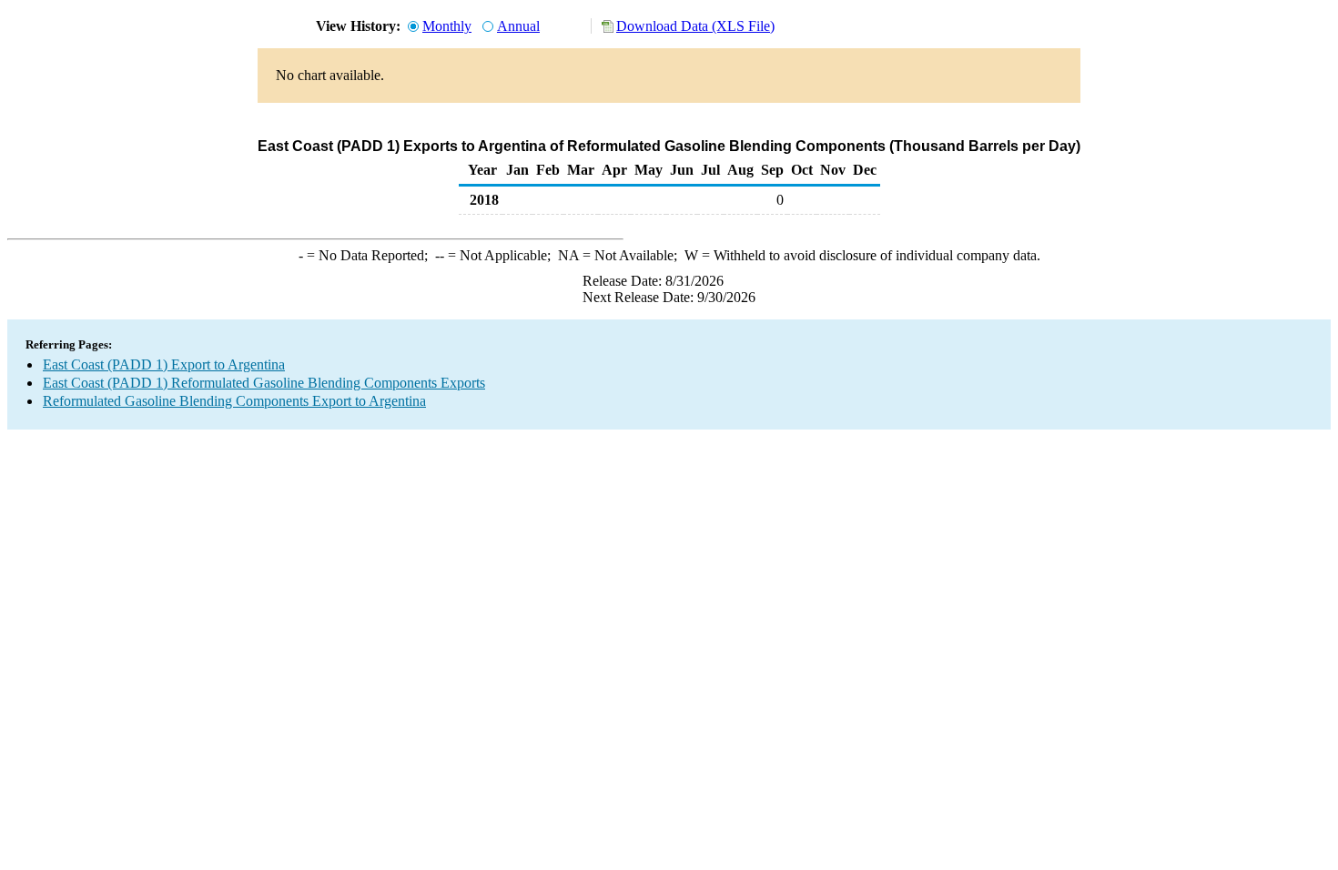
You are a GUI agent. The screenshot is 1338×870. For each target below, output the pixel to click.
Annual (518, 26)
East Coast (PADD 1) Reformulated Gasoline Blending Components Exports (264, 382)
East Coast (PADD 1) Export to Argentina (164, 364)
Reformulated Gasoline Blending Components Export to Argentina (234, 401)
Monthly (446, 26)
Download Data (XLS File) (695, 26)
